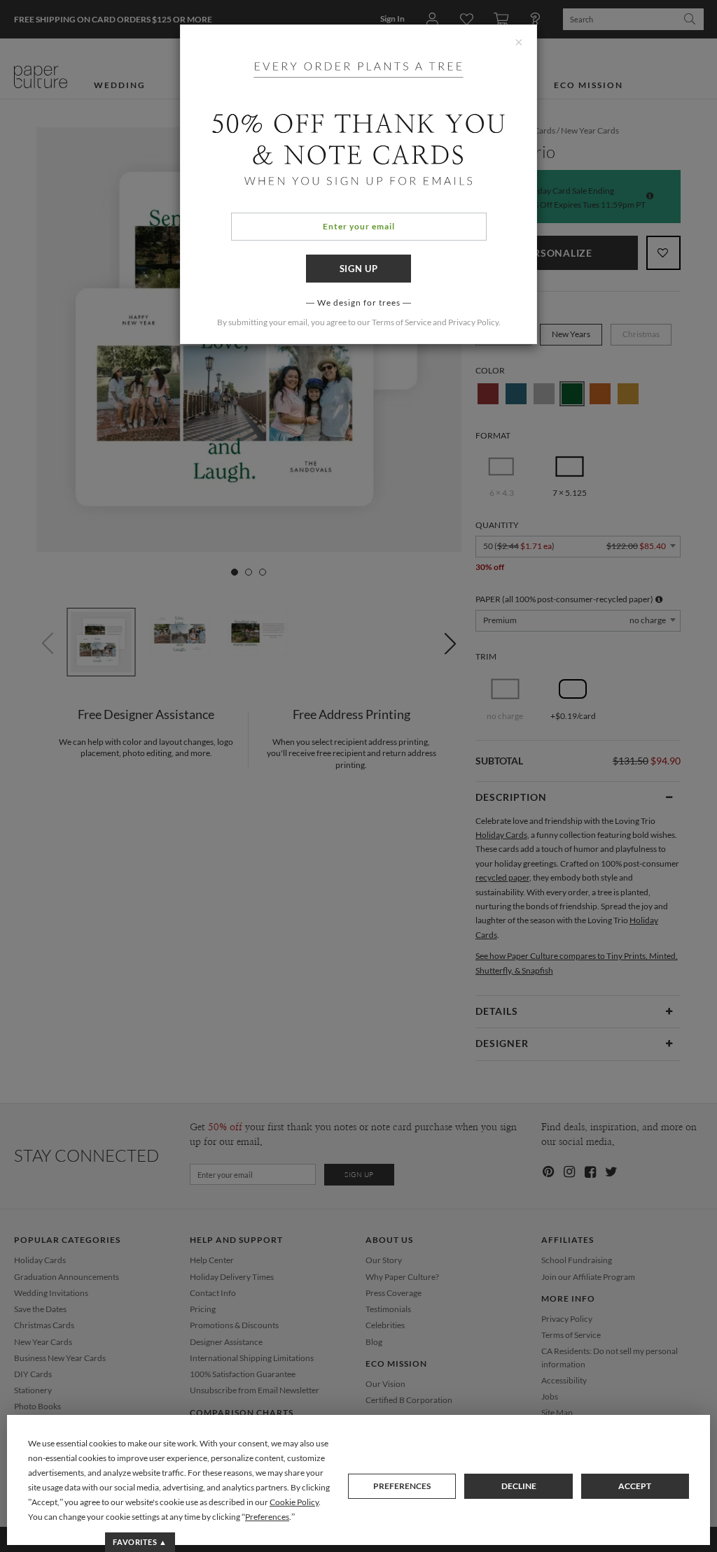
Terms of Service (401, 322)
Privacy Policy (473, 322)
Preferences (402, 1486)
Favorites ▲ (140, 1541)
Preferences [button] (267, 1516)
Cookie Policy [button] (294, 1502)
